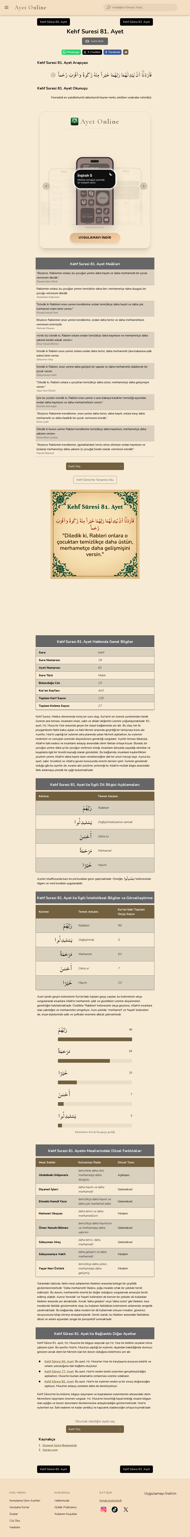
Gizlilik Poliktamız (66, 1507)
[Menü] (6, 7)
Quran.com (50, 1450)
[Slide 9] (101, 227)
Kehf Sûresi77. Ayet (59, 1372)
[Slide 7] (98, 227)
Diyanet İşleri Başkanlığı (59, 1445)
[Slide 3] (90, 227)
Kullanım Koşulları (66, 1514)
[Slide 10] (103, 227)
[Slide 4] (92, 227)
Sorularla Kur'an (19, 1507)
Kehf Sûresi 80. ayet (53, 22)
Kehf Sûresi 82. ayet (136, 22)
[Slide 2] (88, 227)
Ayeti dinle (97, 41)
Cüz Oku (14, 1521)
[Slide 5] (94, 227)
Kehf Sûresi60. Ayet (59, 1361)
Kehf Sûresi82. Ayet (59, 1382)
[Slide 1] (87, 227)
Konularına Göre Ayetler (24, 1501)
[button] (103, 1509)
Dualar (13, 1514)
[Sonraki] (144, 186)
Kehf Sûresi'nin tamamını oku (95, 480)
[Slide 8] (100, 227)
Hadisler (14, 1527)
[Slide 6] (96, 227)
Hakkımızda (62, 1501)
